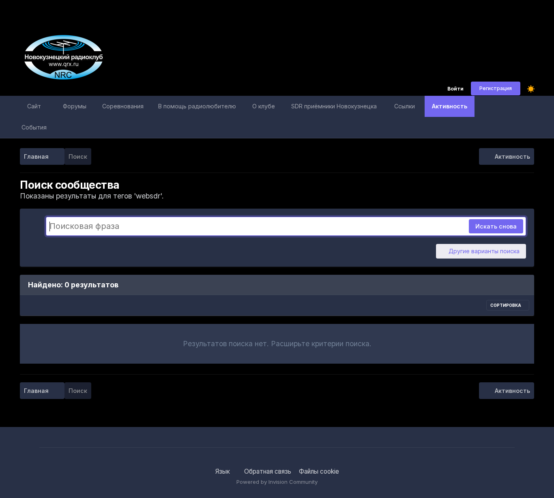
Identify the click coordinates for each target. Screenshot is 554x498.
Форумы (74, 106)
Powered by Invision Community (277, 482)
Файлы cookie (319, 471)
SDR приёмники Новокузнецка (334, 106)
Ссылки (404, 106)
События (34, 127)
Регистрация (495, 88)
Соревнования (123, 106)
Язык (223, 471)
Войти (455, 89)
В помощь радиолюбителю (197, 106)
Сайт (34, 106)
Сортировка (506, 305)
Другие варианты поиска (483, 251)
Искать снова (496, 226)
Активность (449, 106)
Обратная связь (267, 471)
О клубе (263, 106)
